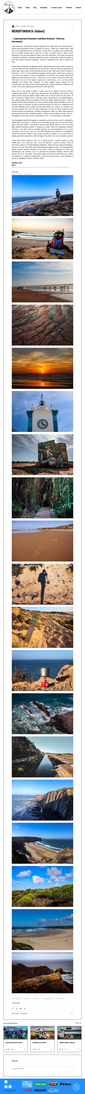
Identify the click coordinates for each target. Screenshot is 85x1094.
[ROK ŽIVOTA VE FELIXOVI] (42, 1033)
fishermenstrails (60, 998)
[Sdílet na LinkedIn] (20, 1008)
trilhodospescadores (47, 998)
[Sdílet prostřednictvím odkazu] (25, 1008)
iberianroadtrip (17, 998)
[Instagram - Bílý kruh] (10, 1086)
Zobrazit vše (78, 1023)
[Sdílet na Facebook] (12, 1008)
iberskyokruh (26, 998)
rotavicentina (36, 998)
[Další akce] (72, 26)
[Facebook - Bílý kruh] (6, 1086)
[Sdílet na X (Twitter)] (16, 1008)
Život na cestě (16, 1002)
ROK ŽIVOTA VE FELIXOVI (39, 1043)
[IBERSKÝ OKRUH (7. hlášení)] (69, 1033)
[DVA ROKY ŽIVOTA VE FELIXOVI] (15, 1033)
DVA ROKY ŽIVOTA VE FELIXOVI (14, 1043)
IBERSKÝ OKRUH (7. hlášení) (67, 1043)
